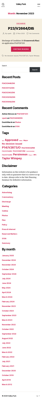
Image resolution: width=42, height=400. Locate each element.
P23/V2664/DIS (21, 28)
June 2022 (6, 348)
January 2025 (8, 256)
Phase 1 (31, 155)
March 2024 (7, 297)
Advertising (7, 192)
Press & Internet (8, 229)
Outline (5, 211)
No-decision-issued (11, 56)
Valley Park (21, 4)
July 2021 (6, 361)
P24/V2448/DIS (8, 83)
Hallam (20, 140)
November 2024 (9, 265)
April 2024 (6, 292)
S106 (17, 126)
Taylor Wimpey (34, 56)
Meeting (5, 206)
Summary (6, 243)
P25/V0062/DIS (8, 102)
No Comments (34, 33)
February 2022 (8, 357)
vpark (9, 33)
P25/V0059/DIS (8, 97)
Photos (18, 122)
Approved (11, 140)
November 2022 (9, 325)
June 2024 (6, 283)
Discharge (21, 23)
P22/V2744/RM (7, 151)
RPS (35, 155)
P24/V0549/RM (30, 151)
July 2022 (6, 343)
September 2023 (9, 315)
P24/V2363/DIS (8, 93)
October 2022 (8, 329)
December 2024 (9, 260)
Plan (4, 220)
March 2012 (7, 384)
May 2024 (6, 288)
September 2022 (9, 334)
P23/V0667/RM (19, 151)
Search (4, 66)
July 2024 (6, 279)
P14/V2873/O (23, 56)
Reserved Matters (9, 234)
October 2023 (8, 311)
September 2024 (9, 274)
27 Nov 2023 (20, 33)
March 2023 (7, 320)
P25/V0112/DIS (8, 88)
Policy (4, 225)
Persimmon (20, 154)
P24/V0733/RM (7, 155)
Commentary (7, 197)
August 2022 (7, 338)
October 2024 (8, 269)
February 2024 (8, 302)
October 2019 (8, 375)
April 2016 (6, 380)
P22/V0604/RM (28, 148)
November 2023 (9, 306)
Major (25, 140)
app (3, 140)
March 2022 (7, 352)
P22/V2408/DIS (16, 118)
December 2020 (9, 371)
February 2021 (8, 366)
